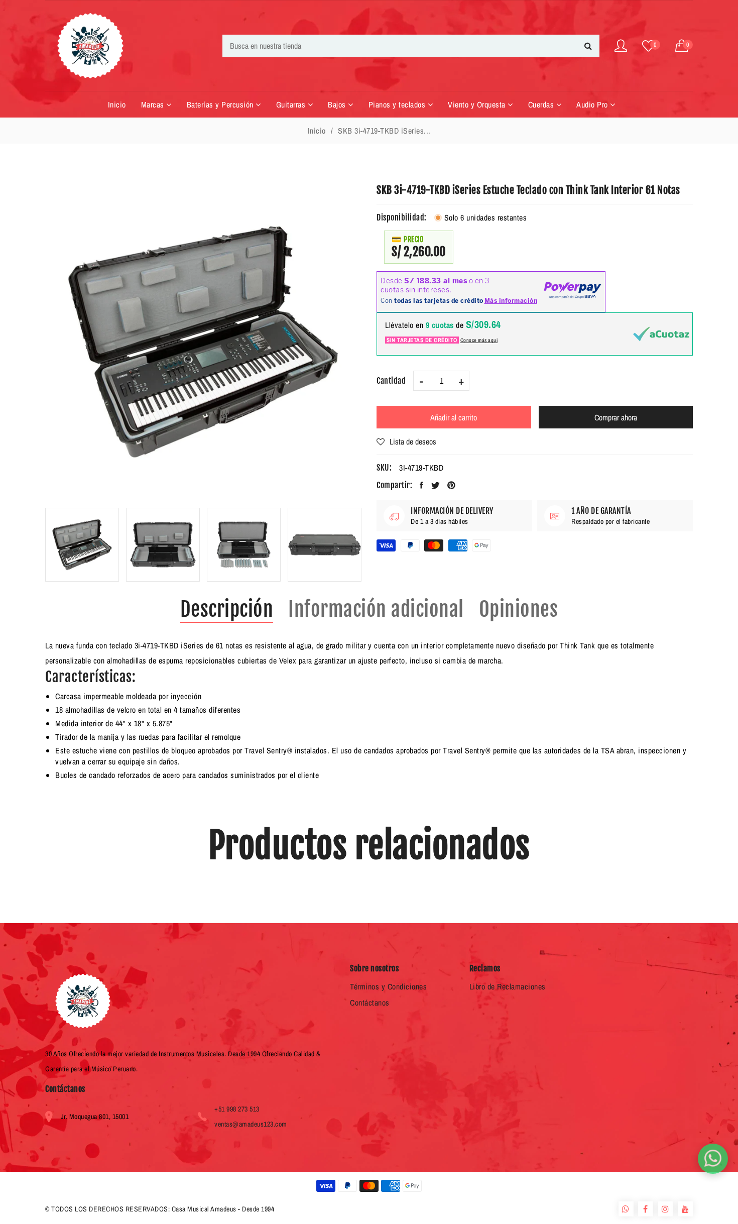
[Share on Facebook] (422, 485)
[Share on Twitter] (435, 485)
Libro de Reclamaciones (507, 986)
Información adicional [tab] (376, 609)
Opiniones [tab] (518, 609)
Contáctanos (370, 1002)
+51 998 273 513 (237, 1109)
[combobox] (410, 46)
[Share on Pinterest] (451, 485)
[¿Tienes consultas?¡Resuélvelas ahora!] (713, 1159)
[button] (684, 46)
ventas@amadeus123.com (250, 1124)
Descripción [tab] (227, 609)
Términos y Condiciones (388, 986)
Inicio (317, 130)
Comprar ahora (615, 417)
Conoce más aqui (479, 340)
